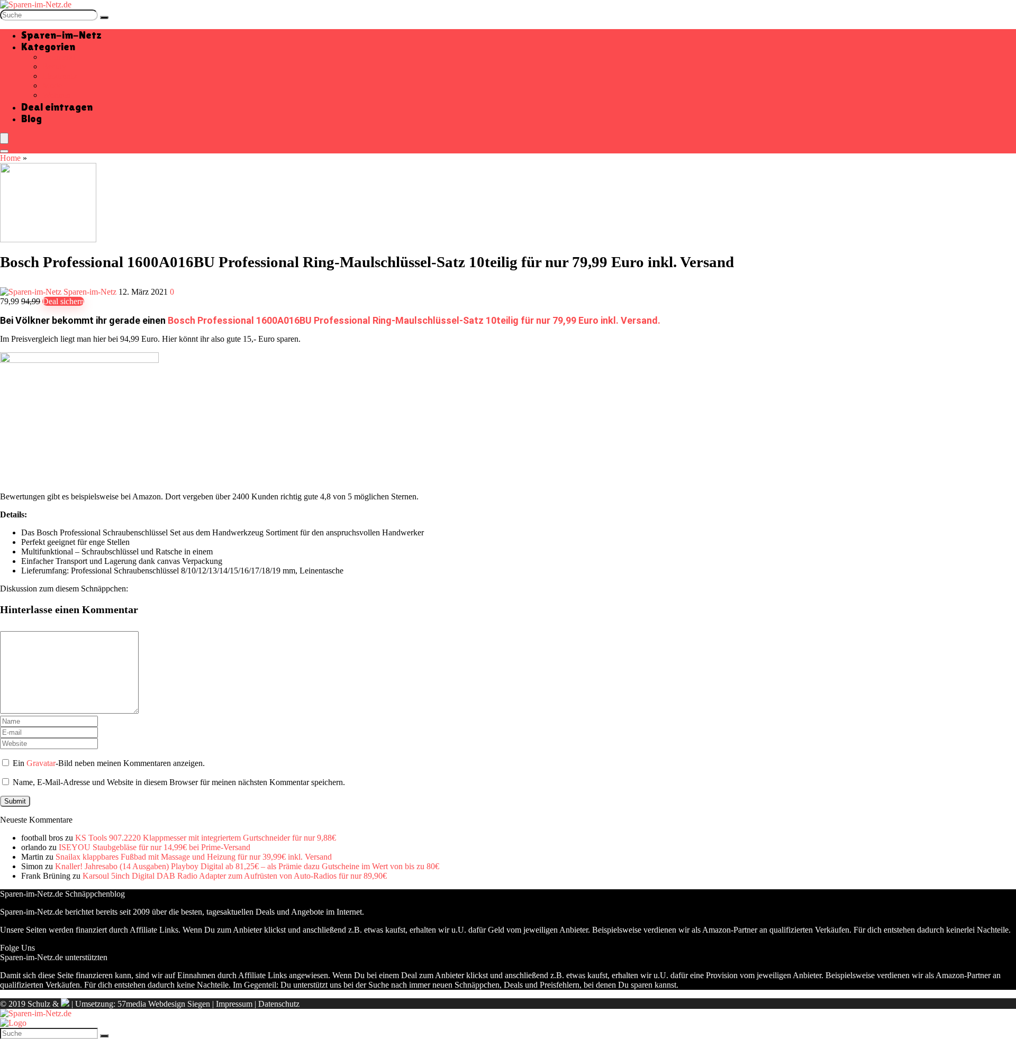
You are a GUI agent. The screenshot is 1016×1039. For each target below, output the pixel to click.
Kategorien (48, 46)
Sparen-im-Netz (61, 35)
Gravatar (41, 763)
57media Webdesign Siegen (163, 1003)
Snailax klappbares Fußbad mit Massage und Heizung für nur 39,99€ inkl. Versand (194, 856)
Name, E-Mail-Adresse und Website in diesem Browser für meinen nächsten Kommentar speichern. (179, 782)
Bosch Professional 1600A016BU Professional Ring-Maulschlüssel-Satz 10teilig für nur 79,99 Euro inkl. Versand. (414, 320)
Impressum (234, 1003)
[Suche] (104, 17)
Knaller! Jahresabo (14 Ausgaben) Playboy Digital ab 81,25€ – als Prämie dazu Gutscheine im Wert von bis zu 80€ (247, 866)
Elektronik (59, 75)
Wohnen (56, 94)
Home (10, 157)
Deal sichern (63, 301)
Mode (52, 85)
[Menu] (4, 138)
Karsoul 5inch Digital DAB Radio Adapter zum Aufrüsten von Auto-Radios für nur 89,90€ (235, 875)
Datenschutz (279, 1003)
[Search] (4, 151)
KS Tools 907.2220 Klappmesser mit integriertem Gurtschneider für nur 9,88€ (205, 837)
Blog (31, 118)
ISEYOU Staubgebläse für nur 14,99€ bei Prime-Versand (154, 847)
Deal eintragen (57, 107)
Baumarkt (58, 56)
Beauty (54, 66)
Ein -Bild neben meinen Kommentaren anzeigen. (109, 763)
